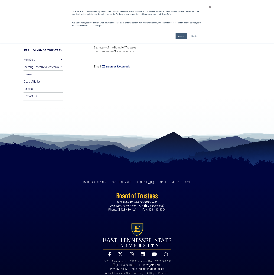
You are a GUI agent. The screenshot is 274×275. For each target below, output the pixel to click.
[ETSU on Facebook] (108, 255)
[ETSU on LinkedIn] (141, 255)
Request (145, 182)
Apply (175, 182)
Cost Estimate (121, 182)
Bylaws (28, 74)
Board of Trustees (137, 195)
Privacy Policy (118, 269)
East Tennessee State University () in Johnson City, (137, 236)
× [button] (210, 6)
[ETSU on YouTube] (153, 255)
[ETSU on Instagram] (130, 255)
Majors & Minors (95, 182)
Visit (163, 182)
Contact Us (30, 96)
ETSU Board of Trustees (43, 50)
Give (188, 182)
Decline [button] (194, 36)
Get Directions (155, 205)
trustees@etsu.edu (118, 66)
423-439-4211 (129, 209)
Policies (28, 89)
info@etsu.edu (152, 265)
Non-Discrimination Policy (148, 269)
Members (29, 59)
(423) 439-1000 (125, 265)
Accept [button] (181, 36)
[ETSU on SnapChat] (165, 255)
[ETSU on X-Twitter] (119, 255)
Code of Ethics (32, 81)
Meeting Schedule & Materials (41, 67)
